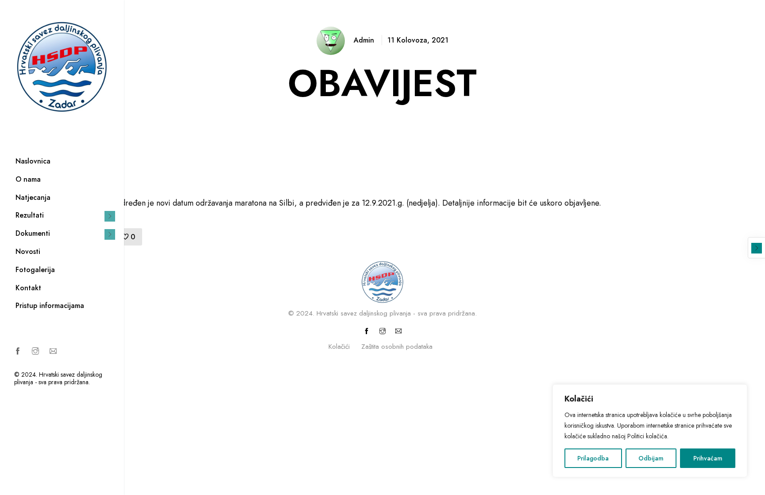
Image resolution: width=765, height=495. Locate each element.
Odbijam (651, 458)
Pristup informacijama (49, 305)
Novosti (27, 251)
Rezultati (29, 215)
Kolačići (339, 346)
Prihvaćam (707, 458)
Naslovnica (32, 161)
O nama (28, 179)
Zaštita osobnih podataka (397, 346)
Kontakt (28, 288)
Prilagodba (593, 458)
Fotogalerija (35, 270)
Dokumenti (32, 233)
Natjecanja (32, 197)
